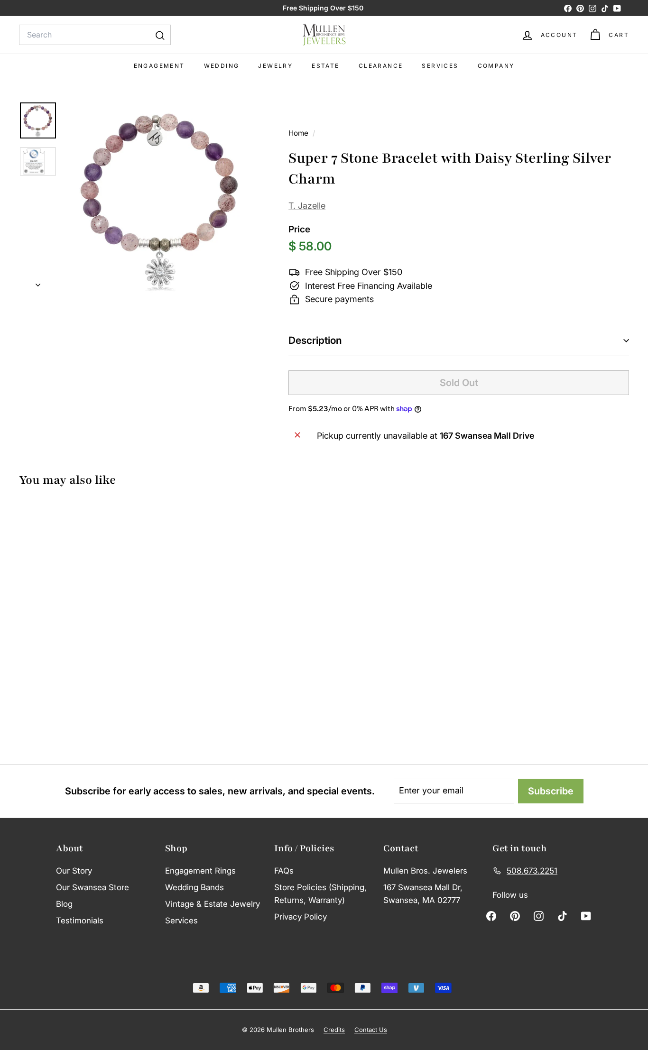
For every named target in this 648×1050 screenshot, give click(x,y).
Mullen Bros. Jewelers (425, 870)
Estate (325, 65)
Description (315, 340)
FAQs (284, 870)
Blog (64, 904)
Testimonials (79, 920)
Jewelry (275, 65)
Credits (334, 1029)
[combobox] (95, 35)
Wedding (222, 65)
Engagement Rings (200, 870)
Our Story (74, 870)
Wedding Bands (194, 887)
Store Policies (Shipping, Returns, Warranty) (320, 894)
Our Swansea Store (92, 887)
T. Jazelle (306, 206)
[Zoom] (160, 197)
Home (299, 133)
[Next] (38, 282)
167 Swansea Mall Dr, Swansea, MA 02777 (423, 894)
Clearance (381, 65)
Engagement (159, 65)
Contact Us (370, 1029)
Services (440, 65)
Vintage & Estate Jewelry (212, 904)
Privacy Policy (300, 916)
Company (496, 65)
